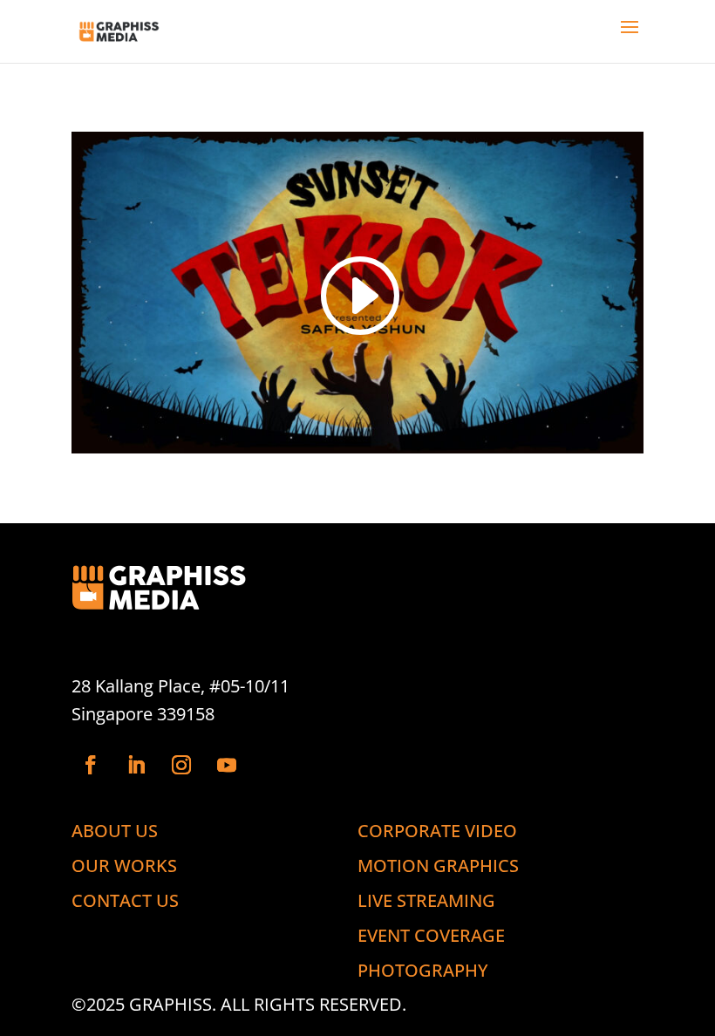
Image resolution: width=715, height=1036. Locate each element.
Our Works (124, 865)
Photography (423, 969)
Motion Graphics (438, 865)
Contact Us (125, 900)
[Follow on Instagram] (181, 765)
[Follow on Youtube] (227, 765)
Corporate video (437, 830)
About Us (115, 830)
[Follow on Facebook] (91, 765)
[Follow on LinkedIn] (136, 765)
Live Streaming (426, 900)
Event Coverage (431, 935)
